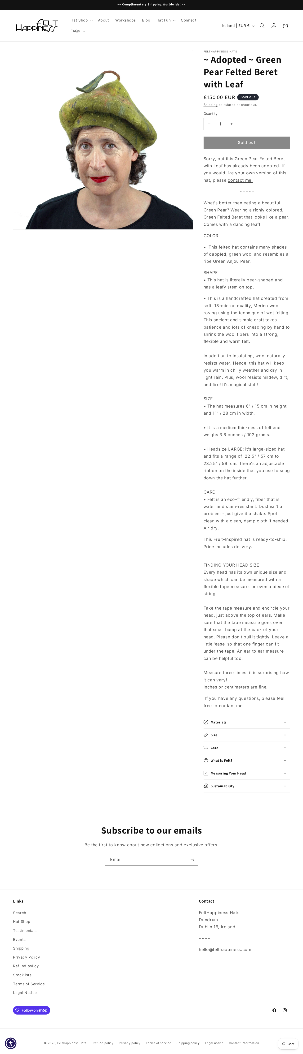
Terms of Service (29, 983)
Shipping (211, 105)
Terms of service (158, 1043)
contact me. (240, 179)
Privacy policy (130, 1043)
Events (19, 939)
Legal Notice (25, 992)
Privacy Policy (26, 957)
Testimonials (25, 930)
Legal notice (214, 1043)
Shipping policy (188, 1043)
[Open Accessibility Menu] (11, 1043)
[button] (81, 20)
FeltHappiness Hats (71, 1043)
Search (19, 912)
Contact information (244, 1043)
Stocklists (22, 974)
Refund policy (26, 966)
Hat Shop (21, 921)
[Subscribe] (192, 860)
